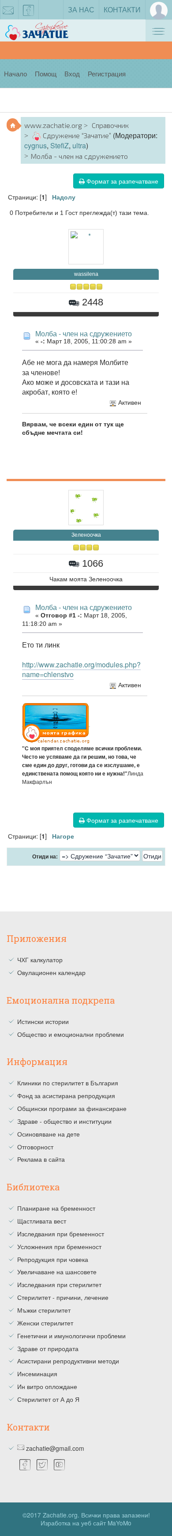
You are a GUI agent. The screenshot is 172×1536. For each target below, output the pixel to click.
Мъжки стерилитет (44, 1310)
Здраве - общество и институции (64, 1121)
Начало (15, 73)
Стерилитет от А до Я (48, 1399)
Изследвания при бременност (60, 1233)
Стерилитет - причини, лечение (62, 1297)
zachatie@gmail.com (55, 1448)
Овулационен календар (51, 972)
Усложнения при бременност (59, 1246)
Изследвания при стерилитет (59, 1284)
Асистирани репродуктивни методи (68, 1360)
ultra (79, 145)
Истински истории (43, 1021)
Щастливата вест (41, 1220)
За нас (81, 9)
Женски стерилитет (45, 1322)
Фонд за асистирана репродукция (66, 1095)
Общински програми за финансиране (72, 1108)
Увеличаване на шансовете (57, 1271)
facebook (29, 9)
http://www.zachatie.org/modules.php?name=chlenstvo (81, 669)
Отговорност (35, 1146)
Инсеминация (37, 1373)
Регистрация (107, 73)
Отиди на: (45, 857)
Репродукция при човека (52, 1259)
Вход (72, 73)
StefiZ (59, 145)
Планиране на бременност (56, 1208)
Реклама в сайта (41, 1159)
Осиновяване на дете (48, 1133)
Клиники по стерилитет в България (67, 1082)
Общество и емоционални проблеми (70, 1034)
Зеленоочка (86, 535)
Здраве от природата (48, 1348)
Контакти (122, 9)
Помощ (45, 73)
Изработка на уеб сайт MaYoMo (86, 1522)
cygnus (35, 145)
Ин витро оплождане (47, 1386)
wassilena (86, 274)
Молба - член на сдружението (83, 333)
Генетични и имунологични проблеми (71, 1335)
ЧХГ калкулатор (40, 959)
